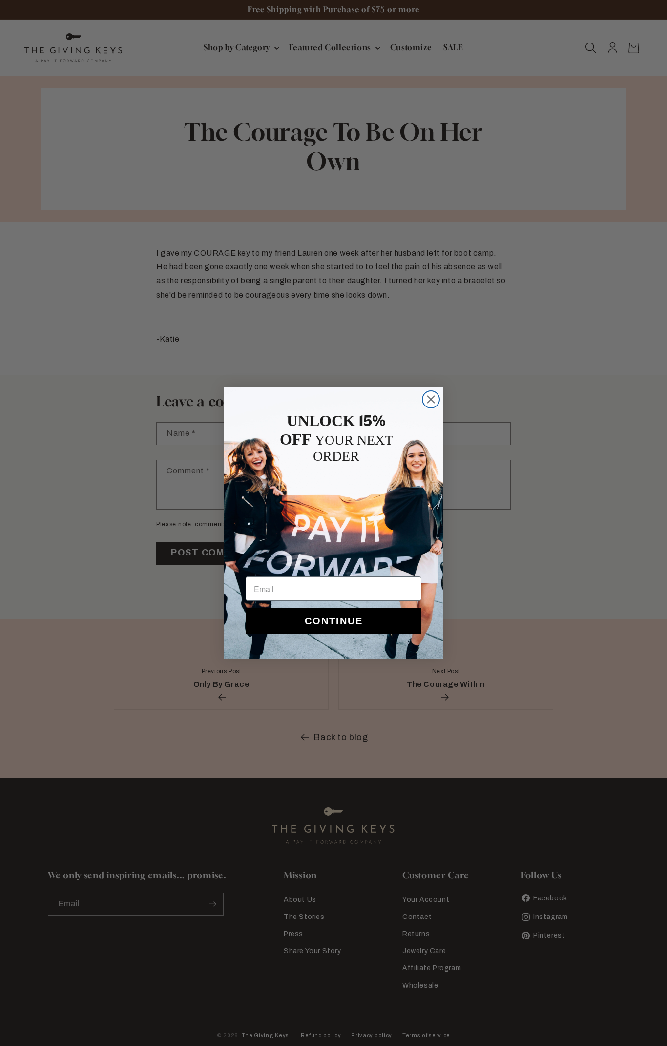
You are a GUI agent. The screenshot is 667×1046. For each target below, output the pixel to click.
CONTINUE (334, 621)
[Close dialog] (430, 399)
